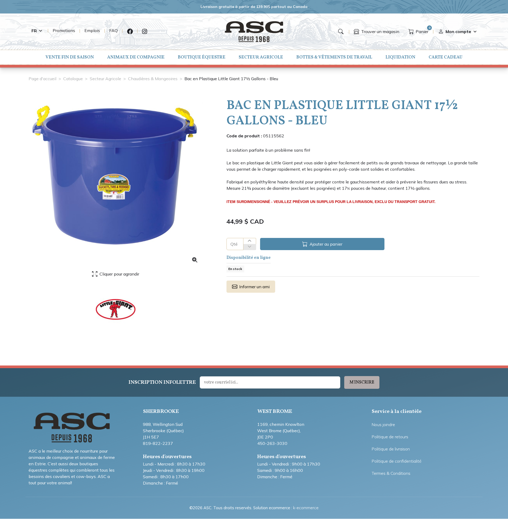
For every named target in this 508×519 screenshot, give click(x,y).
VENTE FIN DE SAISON (70, 57)
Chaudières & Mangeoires (153, 78)
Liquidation (400, 57)
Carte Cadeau (445, 57)
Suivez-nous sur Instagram (144, 32)
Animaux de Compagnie (136, 57)
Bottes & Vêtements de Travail (334, 57)
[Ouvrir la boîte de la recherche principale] (340, 31)
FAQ (113, 30)
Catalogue (73, 78)
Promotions (64, 30)
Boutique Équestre (201, 57)
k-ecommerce (306, 507)
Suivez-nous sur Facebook (129, 32)
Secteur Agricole (261, 57)
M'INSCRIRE (362, 382)
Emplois (92, 30)
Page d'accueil (42, 78)
